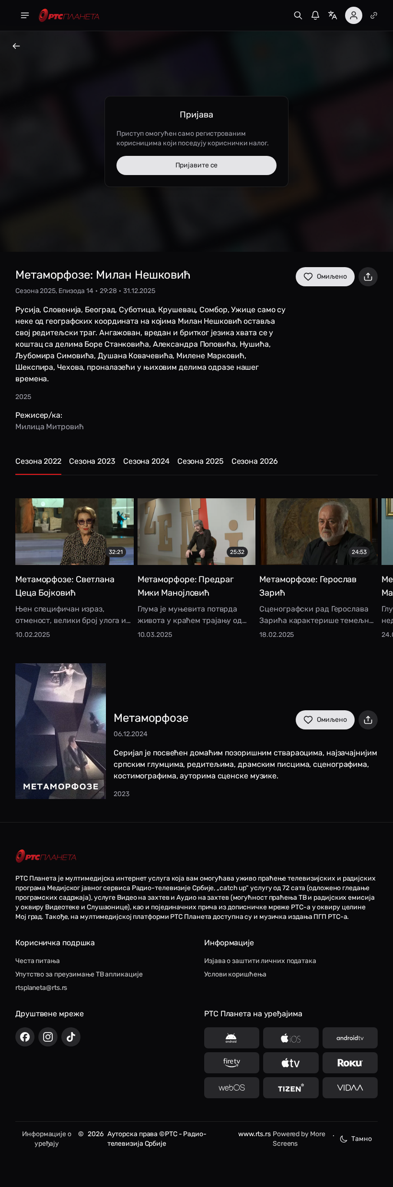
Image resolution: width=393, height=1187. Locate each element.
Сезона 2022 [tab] (38, 461)
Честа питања (37, 961)
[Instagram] (48, 1036)
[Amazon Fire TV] (231, 1062)
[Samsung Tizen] (290, 1087)
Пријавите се (196, 165)
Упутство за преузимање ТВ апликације (78, 974)
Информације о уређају (46, 1139)
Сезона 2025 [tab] (200, 461)
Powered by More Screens (299, 1139)
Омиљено (332, 276)
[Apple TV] (290, 1062)
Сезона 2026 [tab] (254, 461)
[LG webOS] (231, 1087)
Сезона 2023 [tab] (92, 461)
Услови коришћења (235, 974)
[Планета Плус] (374, 15)
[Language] (332, 15)
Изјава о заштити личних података (260, 961)
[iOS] (290, 1037)
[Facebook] (25, 1036)
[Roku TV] (350, 1062)
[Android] (231, 1037)
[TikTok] (71, 1036)
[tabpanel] (196, 561)
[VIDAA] (350, 1087)
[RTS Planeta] (69, 15)
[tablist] (196, 465)
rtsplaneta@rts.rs (41, 988)
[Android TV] (350, 1037)
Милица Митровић (49, 426)
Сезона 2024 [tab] (146, 461)
